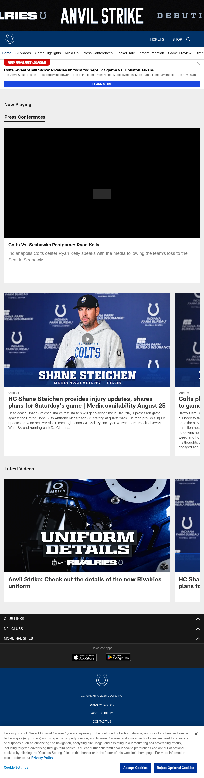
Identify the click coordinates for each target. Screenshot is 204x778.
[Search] (188, 39)
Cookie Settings (16, 768)
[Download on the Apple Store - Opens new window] (84, 658)
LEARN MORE (102, 84)
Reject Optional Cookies (175, 768)
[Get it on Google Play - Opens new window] (118, 660)
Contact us (102, 721)
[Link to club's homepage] (10, 37)
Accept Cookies (135, 768)
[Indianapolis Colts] (102, 680)
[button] (102, 194)
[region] (102, 752)
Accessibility (102, 713)
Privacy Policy (102, 705)
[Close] (198, 63)
